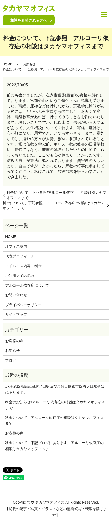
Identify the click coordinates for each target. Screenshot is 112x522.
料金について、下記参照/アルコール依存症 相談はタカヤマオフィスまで (56, 195)
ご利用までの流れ (19, 275)
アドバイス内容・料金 (23, 265)
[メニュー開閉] (104, 14)
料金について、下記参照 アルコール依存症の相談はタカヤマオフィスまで (54, 205)
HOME (7, 64)
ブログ (10, 360)
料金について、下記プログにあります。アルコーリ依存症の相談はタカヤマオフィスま (54, 445)
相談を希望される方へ (28, 20)
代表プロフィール (19, 256)
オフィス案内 (16, 246)
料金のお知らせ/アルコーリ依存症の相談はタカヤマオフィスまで (55, 405)
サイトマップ (16, 314)
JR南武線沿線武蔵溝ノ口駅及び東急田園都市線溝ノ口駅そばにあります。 (54, 389)
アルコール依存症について (27, 285)
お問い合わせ (16, 295)
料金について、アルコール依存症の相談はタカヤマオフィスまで (54, 420)
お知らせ (29, 64)
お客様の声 (14, 341)
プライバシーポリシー (23, 304)
